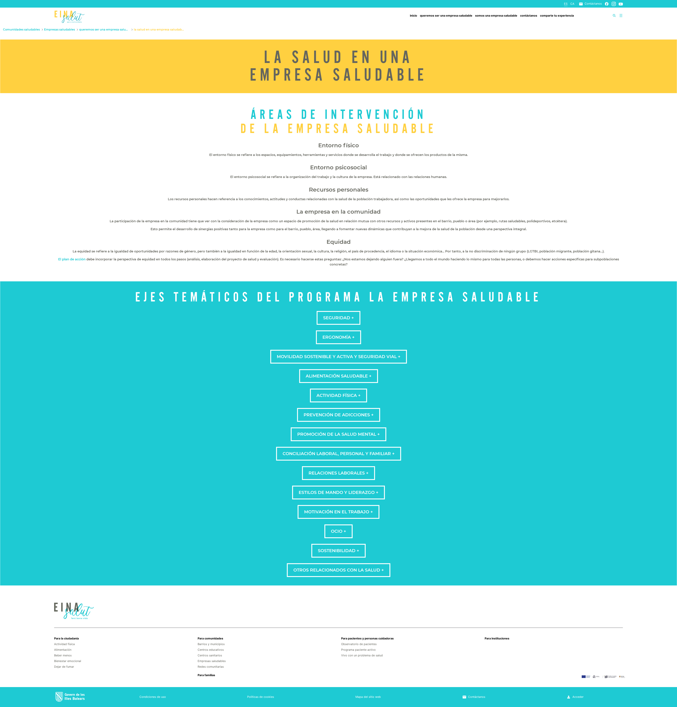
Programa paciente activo (358, 649)
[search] (614, 15)
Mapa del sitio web (368, 697)
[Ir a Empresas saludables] (101, 16)
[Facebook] (607, 3)
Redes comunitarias (211, 666)
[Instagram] (614, 3)
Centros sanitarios (210, 655)
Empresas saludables (212, 661)
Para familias (206, 675)
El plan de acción (72, 259)
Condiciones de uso (152, 697)
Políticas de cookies (260, 697)
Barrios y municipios (211, 644)
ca (572, 3)
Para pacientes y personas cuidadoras (367, 638)
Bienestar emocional (67, 661)
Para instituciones (497, 638)
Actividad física (64, 644)
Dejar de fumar (64, 666)
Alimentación (62, 649)
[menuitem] (413, 15)
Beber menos (63, 655)
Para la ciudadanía (66, 638)
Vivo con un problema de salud (362, 655)
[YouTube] (621, 4)
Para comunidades (210, 638)
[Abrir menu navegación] (620, 15)
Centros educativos (211, 649)
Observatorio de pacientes (359, 644)
